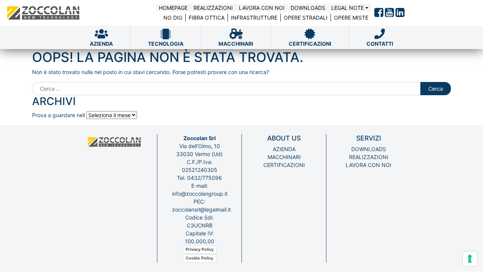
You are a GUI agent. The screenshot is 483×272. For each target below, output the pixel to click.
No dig (172, 17)
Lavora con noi (262, 8)
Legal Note (347, 8)
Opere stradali (306, 17)
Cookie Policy (199, 258)
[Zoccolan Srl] (44, 13)
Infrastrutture (254, 17)
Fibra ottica (207, 17)
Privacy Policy (200, 249)
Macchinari (284, 157)
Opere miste (351, 17)
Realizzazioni (213, 8)
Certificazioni (284, 165)
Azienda (284, 149)
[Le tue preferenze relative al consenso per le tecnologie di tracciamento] (470, 259)
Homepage (173, 8)
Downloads (308, 8)
